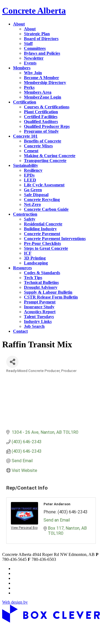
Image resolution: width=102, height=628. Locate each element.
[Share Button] (12, 362)
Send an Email (57, 520)
